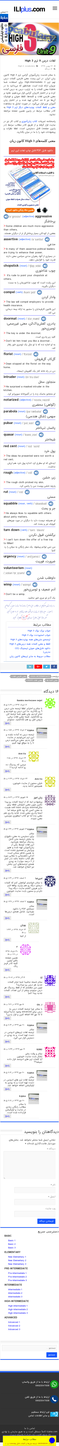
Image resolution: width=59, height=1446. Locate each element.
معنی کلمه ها (52, 680)
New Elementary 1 (17, 1257)
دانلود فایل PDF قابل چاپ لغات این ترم (32, 151)
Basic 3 (12, 1248)
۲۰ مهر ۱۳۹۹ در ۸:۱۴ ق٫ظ (14, 1025)
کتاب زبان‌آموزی (29, 121)
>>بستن (4, 12)
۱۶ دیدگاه (48, 69)
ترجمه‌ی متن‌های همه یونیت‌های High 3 (30, 639)
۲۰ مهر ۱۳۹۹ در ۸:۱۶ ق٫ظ (14, 1072)
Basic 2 (12, 1244)
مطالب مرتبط (29, 1441)
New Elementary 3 (17, 1264)
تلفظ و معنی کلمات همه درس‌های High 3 (30, 644)
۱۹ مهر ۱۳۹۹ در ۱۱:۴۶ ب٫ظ (14, 1049)
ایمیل (51, 1196)
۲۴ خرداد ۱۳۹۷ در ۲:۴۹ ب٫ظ (15, 778)
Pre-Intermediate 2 (17, 1277)
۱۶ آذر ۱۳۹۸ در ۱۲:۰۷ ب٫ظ (14, 977)
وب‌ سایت (50, 1208)
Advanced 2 (14, 1326)
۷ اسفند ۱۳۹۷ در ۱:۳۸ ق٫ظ (15, 901)
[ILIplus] (29, 9)
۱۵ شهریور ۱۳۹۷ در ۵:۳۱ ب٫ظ (16, 797)
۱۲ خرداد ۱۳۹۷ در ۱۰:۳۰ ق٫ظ (15, 704)
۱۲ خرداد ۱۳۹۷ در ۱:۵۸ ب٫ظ (15, 730)
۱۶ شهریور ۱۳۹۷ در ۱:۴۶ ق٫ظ (15, 829)
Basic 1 (11, 1240)
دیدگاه (51, 1149)
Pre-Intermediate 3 (17, 1280)
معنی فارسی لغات (19, 676)
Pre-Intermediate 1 (17, 1273)
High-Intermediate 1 (17, 1306)
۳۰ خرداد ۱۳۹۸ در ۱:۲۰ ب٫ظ (11, 953)
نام (53, 1184)
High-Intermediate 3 (18, 1313)
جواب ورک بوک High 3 (39, 631)
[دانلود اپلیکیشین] (4, 28)
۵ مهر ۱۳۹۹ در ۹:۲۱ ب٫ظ (14, 1004)
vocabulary (30, 66)
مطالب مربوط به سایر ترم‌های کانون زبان (30, 656)
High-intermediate (40, 676)
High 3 (21, 66)
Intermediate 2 (15, 1293)
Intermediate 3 (15, 1297)
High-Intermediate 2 (18, 1309)
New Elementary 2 (17, 1260)
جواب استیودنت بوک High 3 (36, 635)
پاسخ (7, 723)
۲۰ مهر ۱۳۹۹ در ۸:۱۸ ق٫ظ (14, 1100)
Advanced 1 (14, 1322)
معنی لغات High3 (34, 680)
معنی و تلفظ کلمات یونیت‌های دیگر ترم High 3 (31, 107)
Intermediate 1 (15, 1289)
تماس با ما (29, 1428)
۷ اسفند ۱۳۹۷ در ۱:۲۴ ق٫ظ (15, 878)
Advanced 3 (14, 1329)
